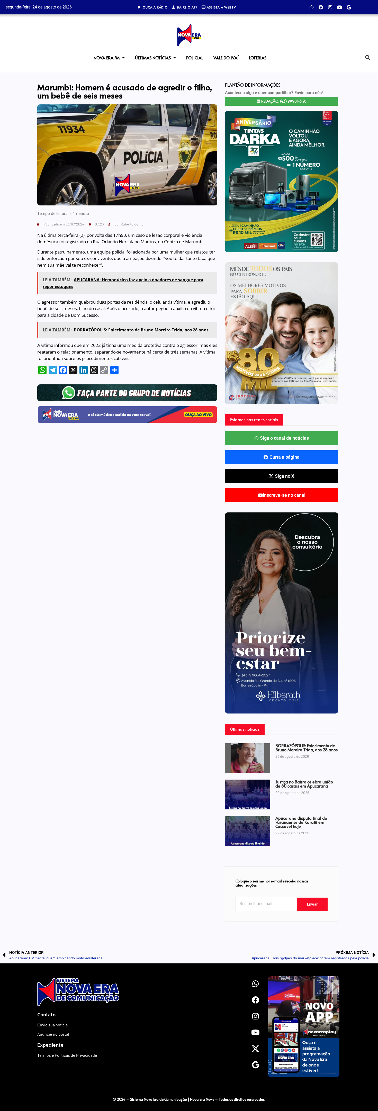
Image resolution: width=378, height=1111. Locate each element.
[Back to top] (363, 1088)
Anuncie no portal (53, 1034)
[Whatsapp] (311, 7)
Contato (46, 1014)
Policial (194, 57)
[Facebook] (321, 7)
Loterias (257, 57)
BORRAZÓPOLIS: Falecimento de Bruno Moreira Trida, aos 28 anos (306, 747)
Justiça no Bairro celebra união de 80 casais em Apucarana (304, 784)
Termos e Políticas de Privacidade (67, 1055)
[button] (367, 57)
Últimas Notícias (153, 57)
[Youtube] (339, 7)
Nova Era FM (107, 57)
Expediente (50, 1045)
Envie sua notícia (52, 1024)
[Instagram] (330, 7)
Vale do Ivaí (226, 57)
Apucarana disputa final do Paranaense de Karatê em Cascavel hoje (301, 822)
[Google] (348, 7)
